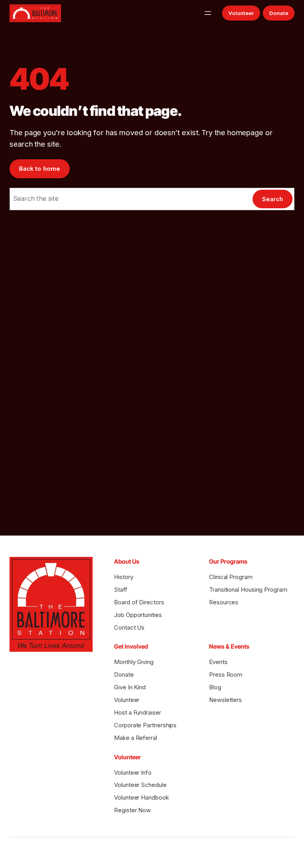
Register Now (132, 810)
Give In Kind (130, 687)
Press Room (225, 674)
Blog (215, 687)
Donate (278, 13)
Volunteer (241, 13)
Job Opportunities (138, 615)
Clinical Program (231, 577)
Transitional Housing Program (248, 589)
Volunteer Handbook (141, 797)
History (123, 577)
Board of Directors (139, 602)
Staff (120, 589)
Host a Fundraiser (137, 712)
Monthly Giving (134, 662)
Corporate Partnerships (145, 725)
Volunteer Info (133, 772)
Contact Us (129, 627)
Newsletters (225, 700)
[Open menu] (208, 13)
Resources (223, 602)
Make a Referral (135, 737)
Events (218, 662)
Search (272, 199)
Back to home (39, 168)
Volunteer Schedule (140, 785)
